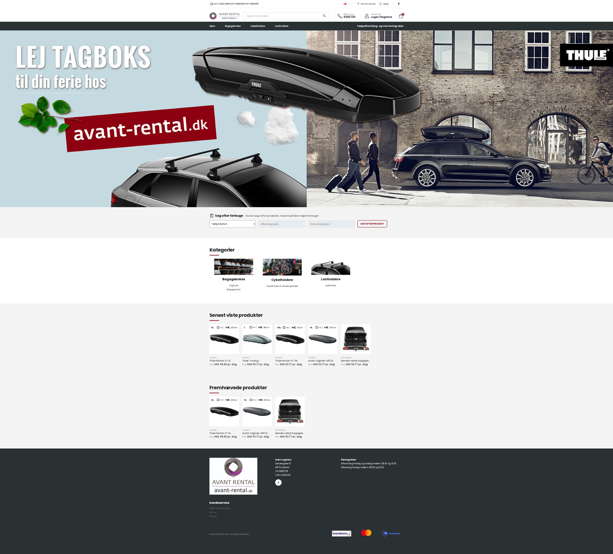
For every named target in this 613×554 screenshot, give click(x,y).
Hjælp (386, 4)
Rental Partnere (368, 4)
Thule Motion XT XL (220, 360)
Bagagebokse (233, 26)
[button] (401, 16)
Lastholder (330, 285)
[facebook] (398, 3)
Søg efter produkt (372, 223)
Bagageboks (234, 289)
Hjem (212, 26)
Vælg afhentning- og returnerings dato (380, 26)
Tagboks (233, 285)
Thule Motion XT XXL (286, 360)
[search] (324, 16)
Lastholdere (281, 26)
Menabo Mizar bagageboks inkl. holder (356, 360)
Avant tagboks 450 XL (320, 360)
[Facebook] (278, 482)
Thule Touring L (250, 360)
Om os (212, 512)
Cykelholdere (257, 26)
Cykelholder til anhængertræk (282, 286)
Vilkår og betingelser (220, 508)
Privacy (213, 516)
